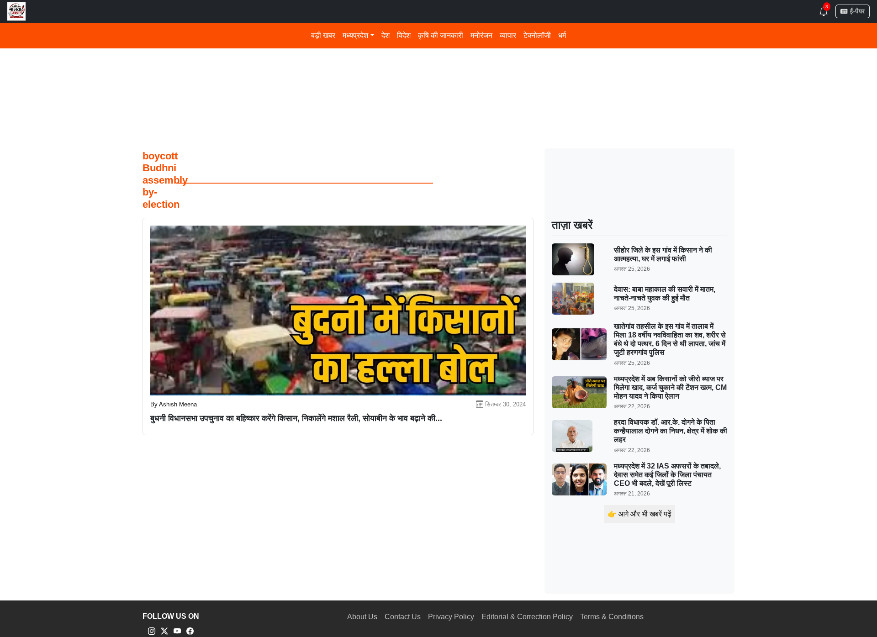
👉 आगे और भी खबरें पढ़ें (639, 514)
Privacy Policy (451, 617)
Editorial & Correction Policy (527, 617)
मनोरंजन (481, 35)
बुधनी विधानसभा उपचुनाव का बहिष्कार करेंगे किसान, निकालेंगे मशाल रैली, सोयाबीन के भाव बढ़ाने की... (296, 418)
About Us (362, 617)
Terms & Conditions (612, 617)
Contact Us (403, 617)
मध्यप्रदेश (355, 35)
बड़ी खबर (323, 35)
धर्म (562, 35)
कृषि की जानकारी (440, 35)
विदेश (404, 35)
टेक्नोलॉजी (537, 35)
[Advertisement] (417, 68)
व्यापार (508, 35)
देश (385, 35)
